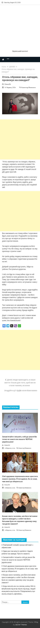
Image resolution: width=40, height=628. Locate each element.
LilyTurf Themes (21, 624)
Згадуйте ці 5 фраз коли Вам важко (20, 390)
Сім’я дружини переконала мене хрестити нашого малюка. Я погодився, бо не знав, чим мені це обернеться (20, 479)
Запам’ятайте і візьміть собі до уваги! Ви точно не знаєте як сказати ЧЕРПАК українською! (19, 439)
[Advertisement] (20, 28)
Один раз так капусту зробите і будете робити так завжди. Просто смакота (17, 552)
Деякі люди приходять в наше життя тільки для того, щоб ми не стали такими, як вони (20, 382)
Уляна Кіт (7, 84)
